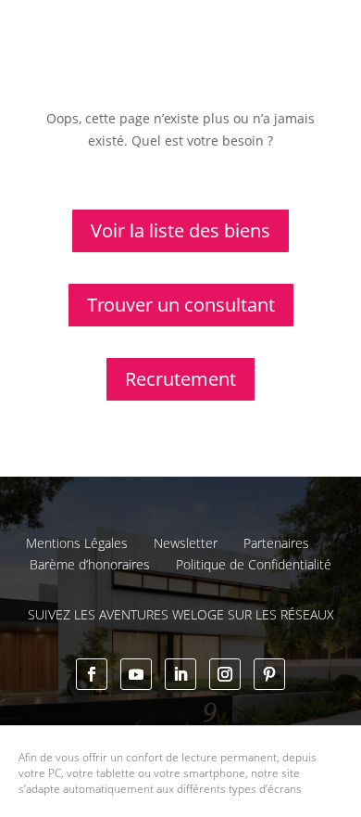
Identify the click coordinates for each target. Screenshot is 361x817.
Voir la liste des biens (180, 230)
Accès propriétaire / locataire (227, 167)
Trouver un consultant (243, 130)
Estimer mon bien (256, 66)
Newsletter (186, 543)
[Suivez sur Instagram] (225, 674)
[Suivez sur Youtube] (136, 674)
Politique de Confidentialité (253, 564)
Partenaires (276, 543)
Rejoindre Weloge (101, 117)
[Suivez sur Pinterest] (269, 674)
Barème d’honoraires (90, 564)
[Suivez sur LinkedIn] (180, 674)
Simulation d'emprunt (114, 66)
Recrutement (180, 378)
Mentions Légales (77, 543)
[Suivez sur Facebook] (91, 674)
